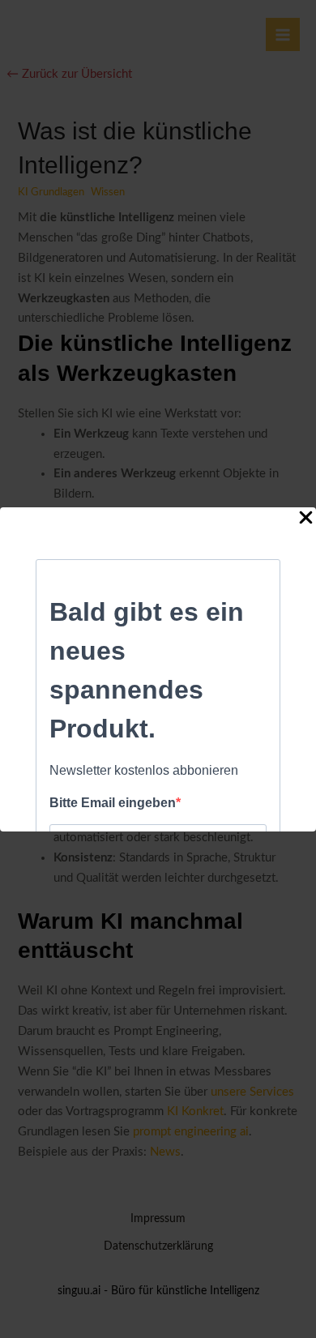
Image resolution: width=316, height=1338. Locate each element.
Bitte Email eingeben (112, 803)
